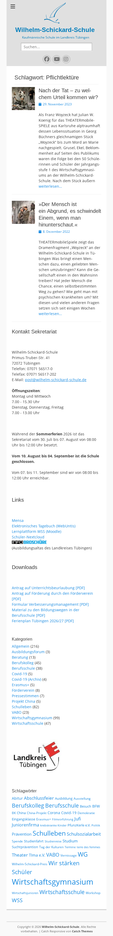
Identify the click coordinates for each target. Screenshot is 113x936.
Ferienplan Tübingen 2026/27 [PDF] (43, 620)
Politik (95, 825)
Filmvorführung (62, 819)
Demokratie (86, 813)
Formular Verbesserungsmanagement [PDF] (50, 604)
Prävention (22, 834)
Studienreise (53, 841)
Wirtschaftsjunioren (25, 893)
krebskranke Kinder (53, 825)
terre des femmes (88, 847)
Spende (17, 841)
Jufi (77, 819)
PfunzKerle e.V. (79, 825)
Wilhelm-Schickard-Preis (29, 864)
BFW (96, 806)
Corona (54, 812)
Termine (70, 847)
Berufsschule (23, 668)
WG (83, 854)
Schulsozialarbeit (84, 834)
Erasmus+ (20, 684)
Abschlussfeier (39, 798)
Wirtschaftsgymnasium (32, 717)
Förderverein (23, 690)
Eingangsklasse (23, 819)
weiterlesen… (50, 186)
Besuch (85, 806)
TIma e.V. (37, 855)
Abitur (17, 798)
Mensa (18, 520)
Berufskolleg (23, 662)
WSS (17, 900)
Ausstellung (82, 798)
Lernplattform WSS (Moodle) (36, 531)
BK (14, 813)
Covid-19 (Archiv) (26, 679)
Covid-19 (19, 673)
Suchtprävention (25, 847)
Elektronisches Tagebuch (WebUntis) (43, 525)
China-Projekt (37, 813)
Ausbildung (64, 798)
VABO (17, 712)
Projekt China (23, 701)
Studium (70, 840)
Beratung (20, 657)
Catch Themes (82, 931)
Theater (20, 855)
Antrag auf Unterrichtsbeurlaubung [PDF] (48, 587)
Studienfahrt (34, 841)
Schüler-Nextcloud (28, 536)
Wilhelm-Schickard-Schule (55, 29)
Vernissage (68, 855)
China (21, 812)
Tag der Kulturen (51, 847)
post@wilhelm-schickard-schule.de (55, 379)
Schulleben (22, 706)
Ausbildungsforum (28, 651)
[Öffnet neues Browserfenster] (29, 542)
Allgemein (20, 646)
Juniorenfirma (25, 825)
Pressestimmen (25, 695)
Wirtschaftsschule (27, 723)
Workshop (93, 893)
